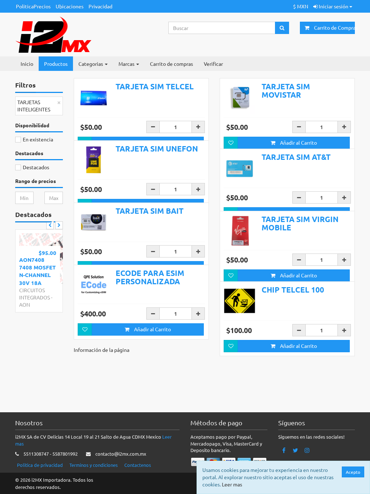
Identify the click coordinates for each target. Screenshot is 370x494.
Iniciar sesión (333, 6)
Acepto (353, 472)
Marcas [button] (127, 63)
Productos (56, 63)
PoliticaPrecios (33, 6)
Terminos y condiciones (93, 465)
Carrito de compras (171, 63)
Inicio (27, 63)
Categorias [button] (91, 63)
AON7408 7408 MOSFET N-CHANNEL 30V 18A (37, 271)
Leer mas (232, 484)
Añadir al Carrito (298, 142)
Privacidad (100, 6)
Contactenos (137, 465)
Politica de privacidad (40, 465)
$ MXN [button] (300, 6)
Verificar (213, 63)
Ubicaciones (69, 6)
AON (24, 304)
